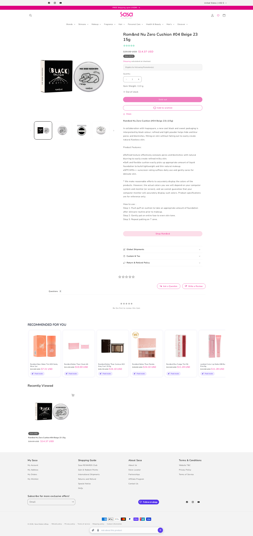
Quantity (126, 74)
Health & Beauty (153, 24)
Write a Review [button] (195, 286)
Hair (120, 24)
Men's (169, 24)
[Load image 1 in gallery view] (43, 130)
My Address (33, 470)
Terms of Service (186, 474)
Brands (69, 24)
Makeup (95, 24)
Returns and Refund (87, 479)
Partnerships (134, 474)
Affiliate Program (136, 479)
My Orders (32, 474)
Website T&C (185, 465)
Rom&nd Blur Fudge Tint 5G (177, 364)
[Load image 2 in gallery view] (62, 130)
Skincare (82, 24)
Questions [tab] (53, 291)
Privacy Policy (185, 470)
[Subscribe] (72, 502)
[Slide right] (114, 130)
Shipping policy (98, 524)
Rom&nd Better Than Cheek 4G (76, 364)
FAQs (80, 488)
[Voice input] (98, 530)
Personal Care (134, 24)
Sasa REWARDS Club (87, 465)
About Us (132, 465)
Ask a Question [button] (170, 286)
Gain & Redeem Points (88, 470)
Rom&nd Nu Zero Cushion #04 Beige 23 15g (46, 438)
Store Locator (134, 470)
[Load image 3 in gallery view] (82, 130)
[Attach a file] (93, 530)
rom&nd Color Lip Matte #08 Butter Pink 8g (214, 365)
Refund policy (57, 524)
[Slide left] (30, 130)
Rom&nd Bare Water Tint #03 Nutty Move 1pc (44, 365)
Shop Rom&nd (163, 233)
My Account (33, 465)
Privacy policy (70, 524)
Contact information (114, 524)
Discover (181, 24)
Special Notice (84, 484)
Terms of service (84, 524)
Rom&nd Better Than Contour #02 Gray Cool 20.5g (111, 365)
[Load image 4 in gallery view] (101, 130)
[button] (30, 15)
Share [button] (128, 114)
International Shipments (89, 474)
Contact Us (133, 484)
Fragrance (108, 24)
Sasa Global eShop (42, 524)
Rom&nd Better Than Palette (143, 364)
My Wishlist (33, 479)
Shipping (127, 61)
